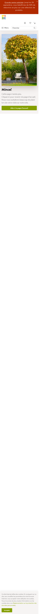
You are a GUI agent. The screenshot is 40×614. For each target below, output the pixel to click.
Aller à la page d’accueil (19, 108)
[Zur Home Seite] (4, 17)
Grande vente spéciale (14, 2)
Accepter (7, 610)
